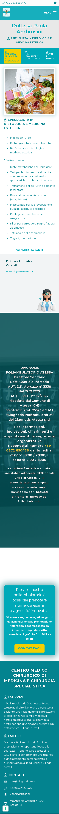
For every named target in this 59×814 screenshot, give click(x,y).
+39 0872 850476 (21, 787)
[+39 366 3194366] (7, 794)
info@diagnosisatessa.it (24, 781)
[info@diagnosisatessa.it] (7, 781)
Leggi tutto (30, 728)
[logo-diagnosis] (6, 12)
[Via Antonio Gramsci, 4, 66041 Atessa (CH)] (7, 803)
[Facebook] (55, 2)
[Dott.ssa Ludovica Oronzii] (29, 283)
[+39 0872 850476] (7, 788)
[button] (50, 13)
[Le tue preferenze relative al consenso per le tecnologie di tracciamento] (5, 808)
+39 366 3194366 (20, 794)
